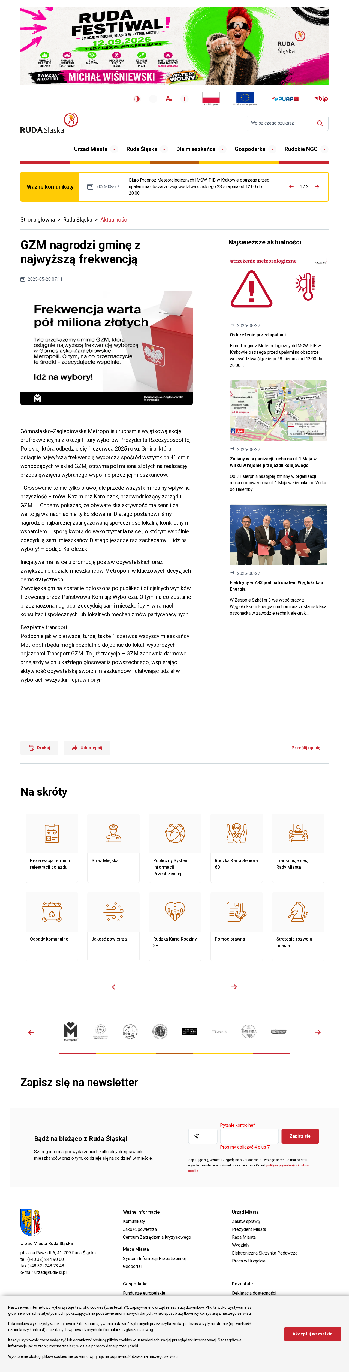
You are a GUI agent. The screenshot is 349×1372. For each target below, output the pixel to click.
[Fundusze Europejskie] (245, 99)
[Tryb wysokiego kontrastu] (137, 99)
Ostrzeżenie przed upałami (200, 187)
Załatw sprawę (246, 1221)
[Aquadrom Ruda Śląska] (278, 1031)
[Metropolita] (70, 1031)
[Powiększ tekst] (184, 99)
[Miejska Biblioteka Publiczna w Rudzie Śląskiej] (160, 1031)
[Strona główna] (49, 123)
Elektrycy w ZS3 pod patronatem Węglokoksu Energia (278, 560)
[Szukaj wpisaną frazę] (321, 123)
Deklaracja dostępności (254, 1293)
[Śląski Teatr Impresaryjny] (189, 1031)
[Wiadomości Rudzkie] (249, 1031)
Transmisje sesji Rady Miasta (298, 848)
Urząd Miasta (90, 149)
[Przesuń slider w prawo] (234, 987)
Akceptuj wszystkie (313, 1334)
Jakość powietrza (113, 926)
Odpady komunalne (52, 926)
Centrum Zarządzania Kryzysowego (157, 1237)
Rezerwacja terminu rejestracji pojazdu (52, 848)
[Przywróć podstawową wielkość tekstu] (169, 99)
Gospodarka (250, 149)
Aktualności (114, 219)
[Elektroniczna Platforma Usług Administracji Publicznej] (285, 99)
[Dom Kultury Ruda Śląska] (219, 1031)
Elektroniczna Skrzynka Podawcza (264, 1253)
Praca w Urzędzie (249, 1261)
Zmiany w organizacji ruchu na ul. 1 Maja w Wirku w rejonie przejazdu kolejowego (278, 436)
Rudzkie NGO (301, 149)
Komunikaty (134, 1221)
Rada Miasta (244, 1237)
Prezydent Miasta (249, 1229)
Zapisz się (300, 1136)
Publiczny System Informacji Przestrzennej (175, 848)
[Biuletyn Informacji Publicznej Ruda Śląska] (321, 98)
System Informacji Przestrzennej (154, 1258)
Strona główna (37, 219)
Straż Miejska (113, 848)
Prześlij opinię (305, 747)
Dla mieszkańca (196, 149)
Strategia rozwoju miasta (298, 926)
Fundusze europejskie (144, 1293)
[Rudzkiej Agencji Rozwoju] (100, 1031)
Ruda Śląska (142, 149)
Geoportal (132, 1266)
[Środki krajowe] (211, 99)
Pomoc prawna (236, 926)
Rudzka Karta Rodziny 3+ (175, 926)
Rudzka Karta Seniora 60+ (236, 848)
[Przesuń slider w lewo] (115, 987)
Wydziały (240, 1245)
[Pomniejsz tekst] (153, 99)
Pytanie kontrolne (237, 1125)
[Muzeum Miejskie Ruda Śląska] (130, 1031)
